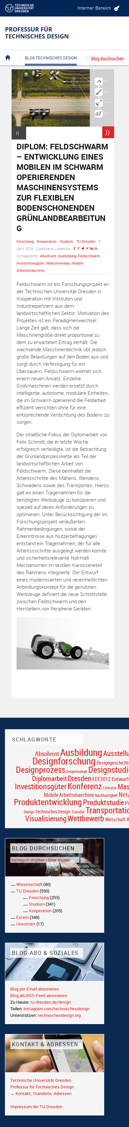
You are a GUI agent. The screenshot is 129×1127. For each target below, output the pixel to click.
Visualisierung (45, 818)
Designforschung (64, 760)
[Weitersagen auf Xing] (87, 248)
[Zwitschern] (83, 248)
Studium (66, 241)
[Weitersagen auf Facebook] (74, 248)
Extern (22, 917)
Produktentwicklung (48, 802)
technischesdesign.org (59, 1015)
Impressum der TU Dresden (36, 1107)
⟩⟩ (107, 132)
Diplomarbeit (49, 778)
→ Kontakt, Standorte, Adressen (40, 1093)
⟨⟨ (17, 133)
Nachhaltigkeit (106, 795)
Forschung (25, 241)
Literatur (110, 788)
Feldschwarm (89, 255)
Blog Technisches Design (45, 52)
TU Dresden (85, 241)
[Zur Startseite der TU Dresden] (25, 8)
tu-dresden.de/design (50, 1002)
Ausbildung (67, 255)
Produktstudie (103, 802)
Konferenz (84, 786)
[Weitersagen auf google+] (78, 248)
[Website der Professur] (47, 32)
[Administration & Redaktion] (97, 8)
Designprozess (40, 769)
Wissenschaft (29, 884)
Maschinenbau (58, 263)
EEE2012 (101, 779)
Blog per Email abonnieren (34, 989)
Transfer (78, 811)
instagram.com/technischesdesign (56, 1009)
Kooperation (47, 241)
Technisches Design (52, 811)
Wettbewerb (85, 818)
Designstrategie (76, 771)
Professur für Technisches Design (42, 1087)
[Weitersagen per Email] (96, 248)
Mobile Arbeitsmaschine (69, 794)
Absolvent (48, 255)
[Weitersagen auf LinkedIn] (91, 248)
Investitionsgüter (31, 263)
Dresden (79, 778)
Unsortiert (25, 924)
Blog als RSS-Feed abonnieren (38, 995)
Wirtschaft (115, 819)
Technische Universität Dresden (40, 1080)
